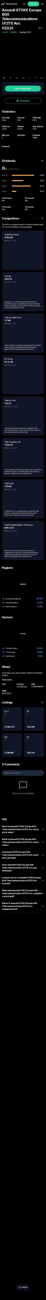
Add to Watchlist (23, 88)
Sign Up (33, 4)
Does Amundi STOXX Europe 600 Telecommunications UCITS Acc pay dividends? (23, 868)
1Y (29, 78)
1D (4, 78)
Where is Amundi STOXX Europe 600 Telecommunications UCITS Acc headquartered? (23, 906)
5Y (36, 78)
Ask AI (24, 1287)
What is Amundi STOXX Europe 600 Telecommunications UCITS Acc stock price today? (23, 829)
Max (42, 78)
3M (23, 78)
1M (17, 78)
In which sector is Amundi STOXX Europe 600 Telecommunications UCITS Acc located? (23, 880)
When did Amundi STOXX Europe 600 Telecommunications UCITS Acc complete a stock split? (23, 893)
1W (10, 78)
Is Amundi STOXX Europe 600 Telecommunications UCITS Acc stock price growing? (23, 855)
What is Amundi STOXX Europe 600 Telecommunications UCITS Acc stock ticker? (23, 842)
